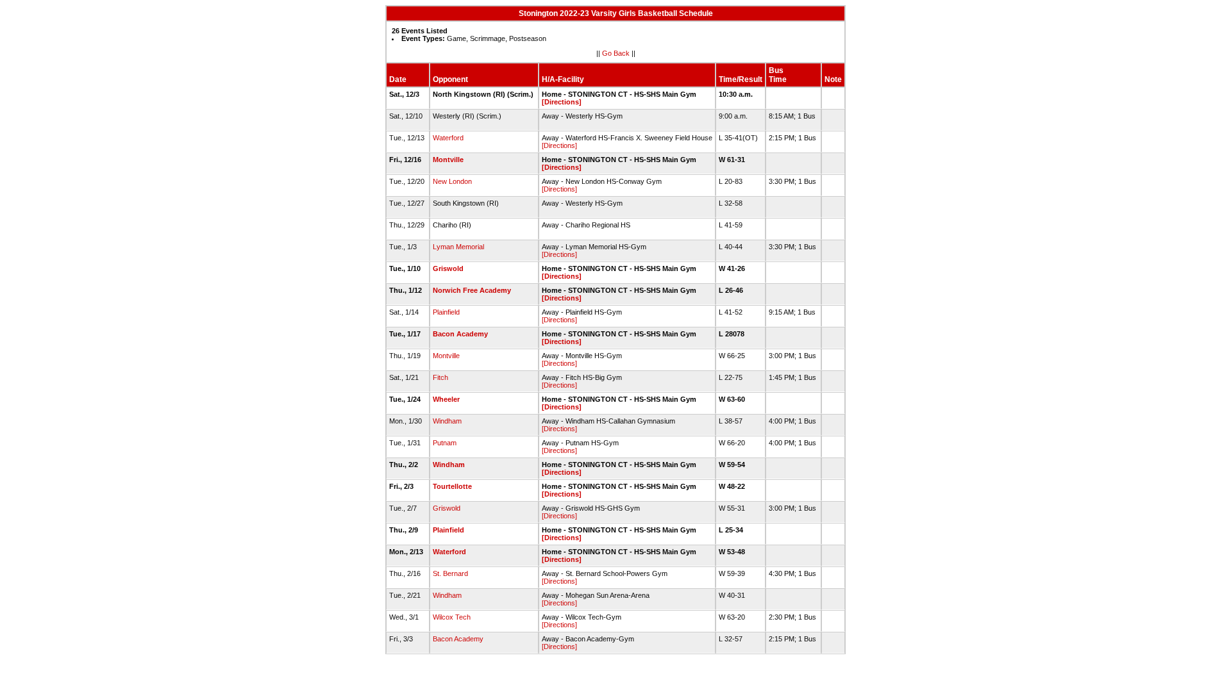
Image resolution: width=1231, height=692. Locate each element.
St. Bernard (450, 573)
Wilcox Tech (452, 617)
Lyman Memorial (458, 247)
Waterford (448, 138)
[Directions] (562, 102)
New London (452, 181)
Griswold (448, 268)
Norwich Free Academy (472, 290)
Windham (447, 421)
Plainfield (446, 312)
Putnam (444, 443)
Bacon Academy (460, 334)
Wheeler (446, 399)
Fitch (440, 377)
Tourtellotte (452, 486)
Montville (448, 159)
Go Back (616, 53)
